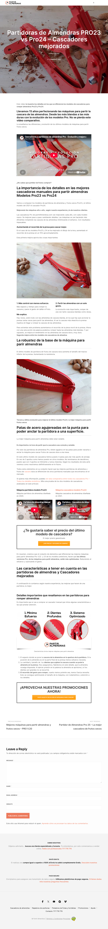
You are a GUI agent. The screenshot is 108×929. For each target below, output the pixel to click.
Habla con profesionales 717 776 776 (57, 849)
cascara (27, 471)
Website (9, 804)
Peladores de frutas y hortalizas (64, 908)
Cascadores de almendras (20, 908)
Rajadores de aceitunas (41, 908)
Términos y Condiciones (54, 919)
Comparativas (55, 59)
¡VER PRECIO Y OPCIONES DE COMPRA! (55, 543)
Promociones (83, 908)
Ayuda (93, 908)
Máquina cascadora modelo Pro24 (71, 490)
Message (10, 760)
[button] (92, 3)
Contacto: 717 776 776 (54, 911)
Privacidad (66, 919)
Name (8, 786)
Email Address (12, 795)
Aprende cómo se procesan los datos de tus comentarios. (65, 823)
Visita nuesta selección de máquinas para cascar (55, 697)
